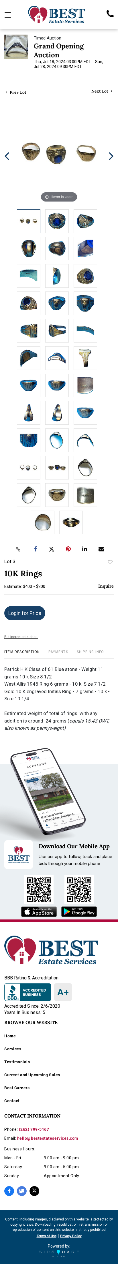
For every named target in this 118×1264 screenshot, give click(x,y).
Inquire (106, 586)
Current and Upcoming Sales (32, 1075)
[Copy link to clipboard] (18, 549)
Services (12, 1049)
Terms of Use (46, 1236)
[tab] (22, 654)
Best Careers (17, 1088)
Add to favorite (110, 562)
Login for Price (24, 613)
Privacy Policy (71, 1236)
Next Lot (100, 91)
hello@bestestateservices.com (47, 1138)
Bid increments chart (21, 637)
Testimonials (17, 1062)
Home (10, 1036)
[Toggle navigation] (7, 15)
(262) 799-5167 (34, 1129)
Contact (12, 1101)
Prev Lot (17, 92)
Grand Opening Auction (59, 50)
